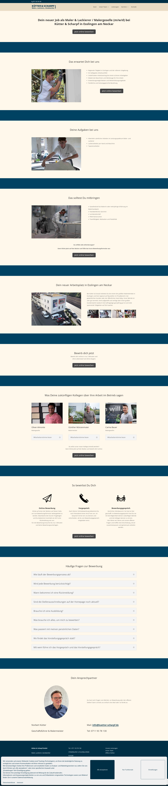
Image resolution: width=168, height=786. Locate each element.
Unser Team (103, 7)
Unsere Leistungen (111, 748)
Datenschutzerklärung (25, 777)
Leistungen (115, 7)
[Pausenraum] (93, 317)
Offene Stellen (110, 753)
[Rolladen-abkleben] (118, 317)
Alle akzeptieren (102, 770)
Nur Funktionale (127, 770)
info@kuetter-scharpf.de (105, 724)
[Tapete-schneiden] (105, 317)
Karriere (124, 7)
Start (95, 7)
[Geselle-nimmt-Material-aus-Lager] (130, 317)
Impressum (20, 782)
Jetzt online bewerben (84, 31)
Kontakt (133, 7)
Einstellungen (152, 770)
